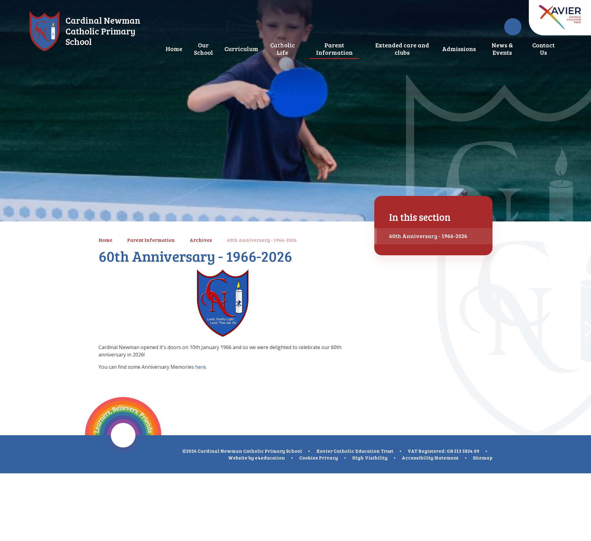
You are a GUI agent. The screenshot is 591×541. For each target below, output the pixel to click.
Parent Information (151, 240)
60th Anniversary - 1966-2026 (262, 240)
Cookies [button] (308, 457)
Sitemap (482, 457)
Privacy (328, 457)
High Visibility (370, 457)
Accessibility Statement (430, 457)
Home (105, 240)
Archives (201, 240)
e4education (270, 457)
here (200, 367)
